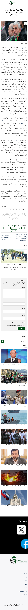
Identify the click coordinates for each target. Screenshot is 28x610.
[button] (26, 3)
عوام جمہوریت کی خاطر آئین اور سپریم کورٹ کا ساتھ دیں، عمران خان (7, 237)
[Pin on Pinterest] (7, 214)
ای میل (23, 308)
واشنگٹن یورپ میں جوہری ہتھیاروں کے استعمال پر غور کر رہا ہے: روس (15, 505)
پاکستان (25, 577)
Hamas (9, 225)
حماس (12, 228)
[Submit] (2, 341)
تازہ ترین (25, 573)
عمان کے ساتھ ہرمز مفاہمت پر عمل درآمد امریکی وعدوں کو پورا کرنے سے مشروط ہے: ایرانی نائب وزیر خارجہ (14, 465)
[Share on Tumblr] (13, 218)
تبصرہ (23, 287)
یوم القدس (14, 230)
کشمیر (25, 581)
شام (8, 228)
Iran (23, 228)
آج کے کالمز (25, 588)
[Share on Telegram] (10, 218)
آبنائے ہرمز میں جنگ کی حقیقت (20, 425)
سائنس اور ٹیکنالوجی (23, 591)
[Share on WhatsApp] (24, 214)
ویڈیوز (26, 599)
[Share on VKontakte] (3, 214)
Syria (20, 228)
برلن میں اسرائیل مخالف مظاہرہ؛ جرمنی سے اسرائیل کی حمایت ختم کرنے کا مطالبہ (14, 384)
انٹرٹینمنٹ (24, 595)
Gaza (13, 225)
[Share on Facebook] (21, 214)
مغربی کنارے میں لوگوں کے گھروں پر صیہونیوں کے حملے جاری (16, 444)
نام (24, 301)
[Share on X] (17, 214)
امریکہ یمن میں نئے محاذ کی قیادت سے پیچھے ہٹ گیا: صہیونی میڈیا (15, 405)
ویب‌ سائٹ (22, 315)
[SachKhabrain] (14, 3)
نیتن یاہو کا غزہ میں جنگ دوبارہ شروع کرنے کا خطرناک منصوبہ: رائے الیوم (14, 364)
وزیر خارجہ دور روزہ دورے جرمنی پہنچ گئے (14, 264)
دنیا (14, 8)
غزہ (5, 228)
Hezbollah (4, 225)
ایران (16, 228)
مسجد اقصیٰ (15, 140)
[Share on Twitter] (14, 214)
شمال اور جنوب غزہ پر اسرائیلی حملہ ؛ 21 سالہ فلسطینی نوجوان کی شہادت (14, 485)
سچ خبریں (24, 48)
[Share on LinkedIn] (17, 218)
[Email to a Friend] (10, 214)
